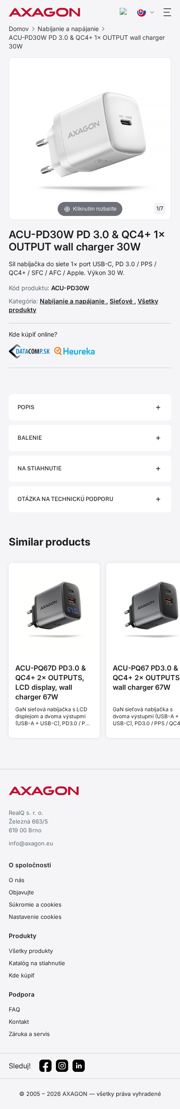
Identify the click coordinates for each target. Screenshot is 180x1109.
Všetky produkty (31, 950)
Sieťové (122, 301)
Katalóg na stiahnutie (37, 963)
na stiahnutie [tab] (39, 468)
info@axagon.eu (31, 843)
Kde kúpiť (22, 975)
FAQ (14, 1009)
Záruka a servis (29, 1033)
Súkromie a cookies (35, 904)
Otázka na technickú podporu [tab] (65, 499)
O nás (16, 879)
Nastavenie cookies (35, 916)
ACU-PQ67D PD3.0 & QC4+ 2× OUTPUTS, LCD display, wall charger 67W (50, 682)
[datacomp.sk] (29, 351)
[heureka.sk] (74, 351)
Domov (19, 28)
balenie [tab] (29, 438)
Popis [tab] (26, 407)
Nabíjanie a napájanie (68, 28)
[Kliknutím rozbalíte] (90, 137)
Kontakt (19, 1021)
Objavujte (21, 892)
